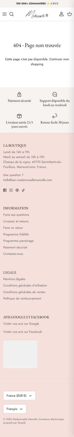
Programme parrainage (18, 240)
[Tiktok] (23, 190)
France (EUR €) (17, 395)
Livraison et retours (15, 221)
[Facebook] (4, 190)
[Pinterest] (17, 190)
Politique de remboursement (22, 298)
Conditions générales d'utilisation (25, 285)
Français (12, 409)
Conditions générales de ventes (24, 292)
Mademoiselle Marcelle (25, 419)
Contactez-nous (13, 253)
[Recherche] (13, 14)
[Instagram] (11, 190)
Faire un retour (13, 227)
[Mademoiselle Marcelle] (37, 14)
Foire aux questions (16, 214)
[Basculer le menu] (4, 14)
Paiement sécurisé (15, 247)
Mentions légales (14, 279)
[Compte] (60, 14)
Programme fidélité (16, 234)
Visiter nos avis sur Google (21, 323)
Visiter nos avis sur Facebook (22, 331)
